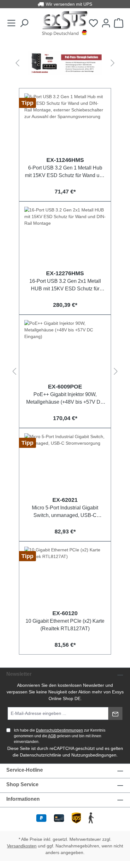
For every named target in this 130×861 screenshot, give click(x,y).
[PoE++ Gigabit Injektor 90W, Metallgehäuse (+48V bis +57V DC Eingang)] (65, 351)
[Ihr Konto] (106, 23)
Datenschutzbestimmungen (59, 730)
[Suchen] (24, 23)
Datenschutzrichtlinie (40, 754)
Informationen (23, 799)
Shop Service (22, 784)
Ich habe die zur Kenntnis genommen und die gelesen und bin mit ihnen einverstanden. (59, 736)
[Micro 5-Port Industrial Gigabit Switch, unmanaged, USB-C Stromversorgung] (65, 464)
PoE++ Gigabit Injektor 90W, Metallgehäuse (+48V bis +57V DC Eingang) (65, 398)
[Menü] (11, 23)
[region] (65, 63)
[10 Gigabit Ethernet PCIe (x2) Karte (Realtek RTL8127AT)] (65, 578)
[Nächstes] (112, 63)
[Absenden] (115, 713)
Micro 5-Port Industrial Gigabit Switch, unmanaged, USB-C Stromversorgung (65, 511)
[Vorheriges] (17, 63)
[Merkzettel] (93, 23)
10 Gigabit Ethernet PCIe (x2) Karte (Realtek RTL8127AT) (65, 624)
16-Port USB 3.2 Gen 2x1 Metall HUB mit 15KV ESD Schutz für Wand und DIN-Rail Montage (65, 284)
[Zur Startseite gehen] (65, 23)
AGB (52, 736)
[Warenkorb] (119, 23)
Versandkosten (22, 845)
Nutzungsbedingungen (93, 754)
